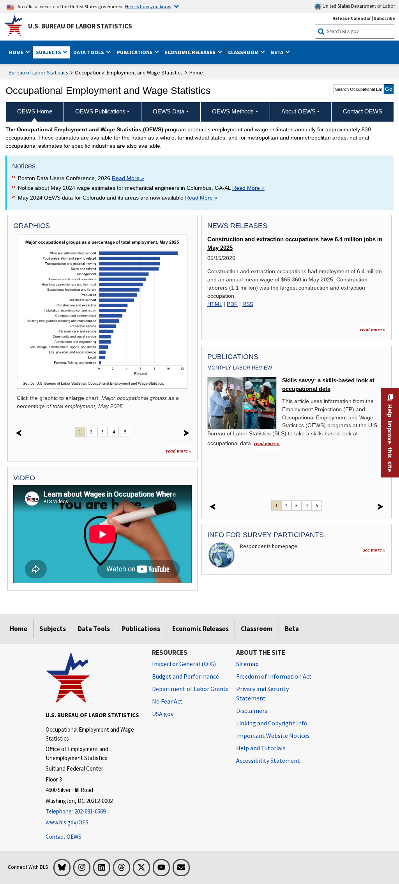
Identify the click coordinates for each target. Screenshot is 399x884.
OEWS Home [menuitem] (34, 111)
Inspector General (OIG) (184, 664)
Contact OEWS (63, 836)
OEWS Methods (233, 111)
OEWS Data (168, 111)
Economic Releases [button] (191, 52)
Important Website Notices (273, 735)
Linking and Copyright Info (271, 723)
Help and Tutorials (261, 748)
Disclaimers (251, 710)
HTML (214, 304)
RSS (247, 304)
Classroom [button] (244, 52)
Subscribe (384, 18)
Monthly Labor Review (239, 368)
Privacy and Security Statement (262, 693)
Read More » (128, 178)
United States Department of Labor (358, 6)
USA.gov (162, 714)
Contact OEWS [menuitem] (362, 111)
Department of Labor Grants (190, 689)
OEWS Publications (100, 111)
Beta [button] (277, 52)
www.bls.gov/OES (67, 822)
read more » (179, 451)
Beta (292, 628)
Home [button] (17, 52)
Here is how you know (148, 6)
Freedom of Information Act (274, 676)
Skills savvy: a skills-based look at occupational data (328, 384)
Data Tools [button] (89, 52)
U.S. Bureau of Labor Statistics (80, 26)
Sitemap (247, 664)
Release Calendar (351, 18)
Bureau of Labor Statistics (38, 72)
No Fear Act (167, 701)
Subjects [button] (49, 52)
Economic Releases (200, 628)
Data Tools (94, 628)
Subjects (52, 628)
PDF (232, 304)
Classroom (257, 628)
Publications (141, 628)
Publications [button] (135, 52)
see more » (374, 550)
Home (18, 628)
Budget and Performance (185, 676)
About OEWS (298, 111)
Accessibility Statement (268, 760)
